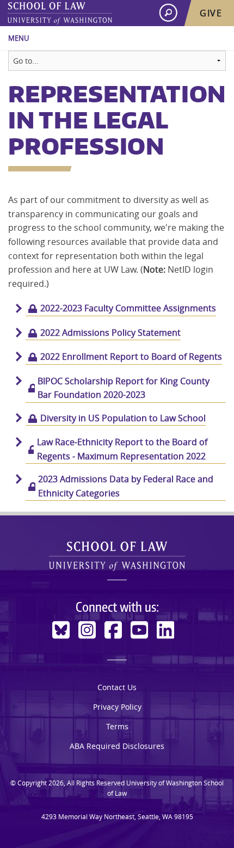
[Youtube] (139, 630)
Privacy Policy (117, 707)
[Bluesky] (61, 630)
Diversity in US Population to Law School (123, 418)
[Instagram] (87, 630)
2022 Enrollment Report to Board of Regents (131, 356)
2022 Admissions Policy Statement (110, 333)
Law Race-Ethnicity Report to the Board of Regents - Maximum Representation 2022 (122, 449)
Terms (117, 726)
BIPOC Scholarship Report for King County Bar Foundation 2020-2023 (124, 388)
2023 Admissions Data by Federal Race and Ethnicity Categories (125, 486)
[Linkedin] (165, 630)
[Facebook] (113, 630)
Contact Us (117, 687)
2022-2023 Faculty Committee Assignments (128, 308)
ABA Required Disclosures (117, 746)
